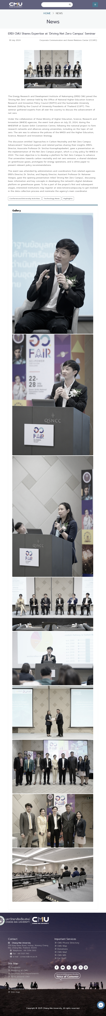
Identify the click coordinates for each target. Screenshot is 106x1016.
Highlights (68, 198)
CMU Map (62, 945)
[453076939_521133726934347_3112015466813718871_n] (52, 658)
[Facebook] (57, 967)
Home (47, 13)
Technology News (52, 198)
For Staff (61, 958)
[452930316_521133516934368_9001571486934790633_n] (52, 821)
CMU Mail (62, 952)
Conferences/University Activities (24, 198)
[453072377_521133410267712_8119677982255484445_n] (52, 273)
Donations (62, 949)
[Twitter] (69, 967)
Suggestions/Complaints (23, 988)
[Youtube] (63, 967)
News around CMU (20, 976)
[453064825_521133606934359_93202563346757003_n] (52, 766)
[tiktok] (75, 967)
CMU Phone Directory (68, 942)
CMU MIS (61, 955)
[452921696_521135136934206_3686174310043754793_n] (52, 516)
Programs (15, 967)
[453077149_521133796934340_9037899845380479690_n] (52, 394)
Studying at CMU (19, 970)
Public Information (19, 982)
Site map (15, 992)
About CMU (16, 979)
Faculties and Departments (24, 973)
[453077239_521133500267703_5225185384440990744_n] (52, 604)
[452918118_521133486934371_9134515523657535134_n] (52, 712)
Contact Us (16, 985)
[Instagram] (81, 967)
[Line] (86, 967)
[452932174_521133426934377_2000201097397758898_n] (52, 875)
